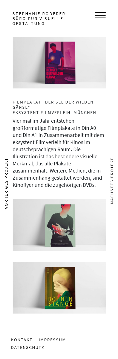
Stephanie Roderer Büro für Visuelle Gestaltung (39, 18)
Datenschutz (27, 347)
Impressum (52, 339)
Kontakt (22, 339)
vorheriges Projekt (6, 183)
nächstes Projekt (111, 180)
